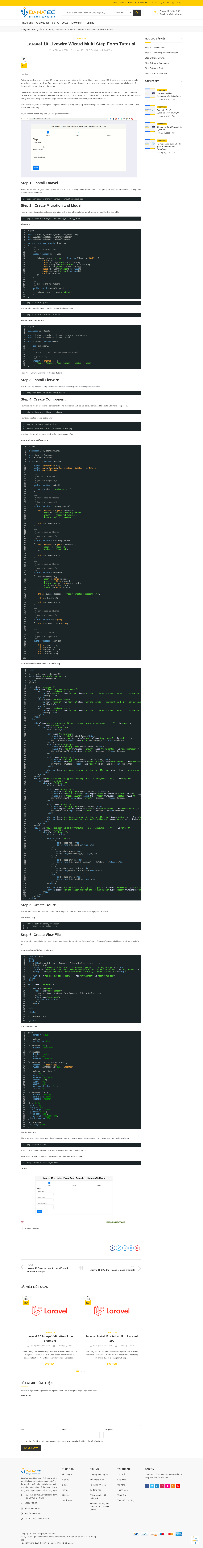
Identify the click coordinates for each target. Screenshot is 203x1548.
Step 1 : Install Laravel (155, 47)
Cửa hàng (121, 1479)
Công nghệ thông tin (99, 1474)
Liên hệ (65, 1495)
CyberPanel (161, 90)
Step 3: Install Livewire (155, 58)
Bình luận (26, 1396)
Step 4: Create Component (157, 63)
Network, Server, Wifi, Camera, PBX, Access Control (99, 1506)
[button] (77, 1371)
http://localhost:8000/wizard (42, 1163)
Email (65, 1429)
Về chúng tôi (67, 1474)
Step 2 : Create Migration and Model (161, 52)
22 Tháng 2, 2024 (64, 1345)
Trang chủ (25, 29)
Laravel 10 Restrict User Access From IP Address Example (56, 1156)
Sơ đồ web (67, 1500)
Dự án (65, 1485)
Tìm (137, 13)
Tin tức (65, 1490)
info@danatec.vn (32, 1508)
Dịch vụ (65, 1479)
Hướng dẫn (37, 29)
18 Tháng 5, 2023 (60, 50)
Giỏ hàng (121, 1485)
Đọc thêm (50, 1364)
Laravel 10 (59, 29)
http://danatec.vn (32, 1513)
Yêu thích (121, 1495)
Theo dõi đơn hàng (125, 1500)
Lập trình (49, 29)
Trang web (108, 1429)
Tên (23, 1429)
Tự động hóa (95, 1490)
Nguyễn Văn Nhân (42, 1345)
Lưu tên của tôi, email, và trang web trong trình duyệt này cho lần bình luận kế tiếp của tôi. (64, 1441)
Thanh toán (122, 1490)
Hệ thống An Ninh (98, 1485)
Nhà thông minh (97, 1479)
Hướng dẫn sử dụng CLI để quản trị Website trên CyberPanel (169, 146)
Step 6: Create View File (156, 73)
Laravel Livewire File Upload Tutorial (46, 373)
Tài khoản (121, 1474)
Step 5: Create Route (154, 68)
